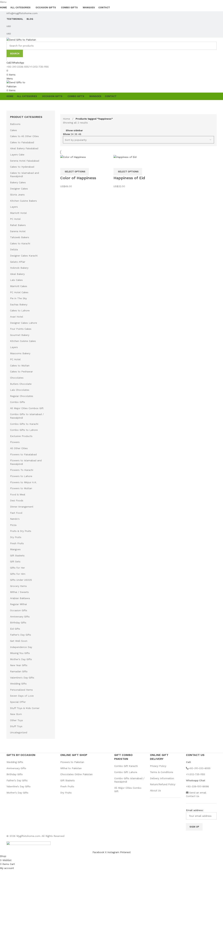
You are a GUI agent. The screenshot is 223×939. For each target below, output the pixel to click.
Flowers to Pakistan (72, 762)
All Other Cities (19, 448)
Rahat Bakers (18, 225)
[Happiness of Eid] (125, 156)
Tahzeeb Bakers (19, 237)
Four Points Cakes (20, 328)
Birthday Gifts (18, 622)
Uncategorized (18, 732)
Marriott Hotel (18, 213)
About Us (155, 790)
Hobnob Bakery (19, 267)
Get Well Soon (18, 640)
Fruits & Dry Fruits (20, 531)
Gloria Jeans (17, 194)
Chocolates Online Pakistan (76, 774)
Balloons (15, 124)
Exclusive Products (21, 436)
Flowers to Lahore (21, 476)
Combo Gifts (17, 402)
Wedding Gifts (18, 683)
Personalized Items (21, 689)
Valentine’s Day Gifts (18, 786)
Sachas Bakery (18, 304)
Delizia (14, 249)
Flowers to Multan (21, 488)
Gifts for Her (17, 567)
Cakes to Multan (19, 365)
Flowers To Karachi (21, 470)
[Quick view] (64, 163)
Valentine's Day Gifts (22, 677)
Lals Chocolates (19, 389)
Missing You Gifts (20, 653)
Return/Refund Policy (162, 784)
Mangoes (15, 549)
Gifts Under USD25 (21, 579)
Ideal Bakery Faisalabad (24, 148)
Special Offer (18, 702)
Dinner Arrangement (21, 506)
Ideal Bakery (17, 274)
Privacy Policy (158, 766)
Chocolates (16, 377)
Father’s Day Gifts (17, 780)
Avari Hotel (16, 316)
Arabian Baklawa (20, 598)
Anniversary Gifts (20, 616)
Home (67, 118)
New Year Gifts (18, 665)
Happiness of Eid (129, 178)
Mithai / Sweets (19, 592)
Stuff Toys (16, 726)
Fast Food (16, 512)
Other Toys (16, 720)
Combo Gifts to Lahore (24, 429)
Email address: (194, 810)
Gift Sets (15, 561)
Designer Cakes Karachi (24, 255)
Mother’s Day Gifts (17, 792)
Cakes (13, 130)
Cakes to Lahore (20, 310)
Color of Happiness (78, 178)
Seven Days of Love (22, 695)
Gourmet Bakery (19, 335)
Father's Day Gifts (20, 634)
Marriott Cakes (18, 286)
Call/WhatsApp (15, 62)
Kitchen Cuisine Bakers (23, 200)
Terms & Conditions (161, 772)
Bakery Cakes (18, 182)
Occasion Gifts (18, 610)
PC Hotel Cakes (19, 292)
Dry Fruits (15, 537)
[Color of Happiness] (73, 156)
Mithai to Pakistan (71, 768)
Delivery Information (162, 778)
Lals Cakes (16, 280)
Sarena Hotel (18, 231)
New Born (16, 714)
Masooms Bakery (20, 353)
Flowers (15, 442)
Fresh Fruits (17, 543)
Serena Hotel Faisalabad (24, 160)
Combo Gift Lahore (125, 772)
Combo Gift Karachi (126, 766)
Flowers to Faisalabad (23, 454)
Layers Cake (17, 154)
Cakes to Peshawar (21, 371)
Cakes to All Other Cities (24, 136)
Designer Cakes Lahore (23, 322)
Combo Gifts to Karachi (24, 423)
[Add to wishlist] (74, 163)
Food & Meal (17, 494)
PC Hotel (15, 219)
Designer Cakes (19, 188)
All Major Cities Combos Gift (27, 408)
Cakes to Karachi (20, 243)
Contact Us (192, 796)
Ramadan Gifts (19, 671)
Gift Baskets (17, 555)
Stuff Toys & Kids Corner (24, 708)
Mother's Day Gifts (21, 659)
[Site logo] (21, 39)
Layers (14, 206)
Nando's (15, 518)
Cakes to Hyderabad (22, 166)
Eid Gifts (15, 628)
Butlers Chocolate (21, 383)
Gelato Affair (17, 261)
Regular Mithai (18, 604)
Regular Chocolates (21, 396)
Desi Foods (16, 500)
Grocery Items (18, 586)
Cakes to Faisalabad (22, 142)
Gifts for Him (17, 573)
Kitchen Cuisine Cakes (23, 341)
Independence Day (21, 647)
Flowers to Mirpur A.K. (23, 482)
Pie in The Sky (18, 298)
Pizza (13, 525)
